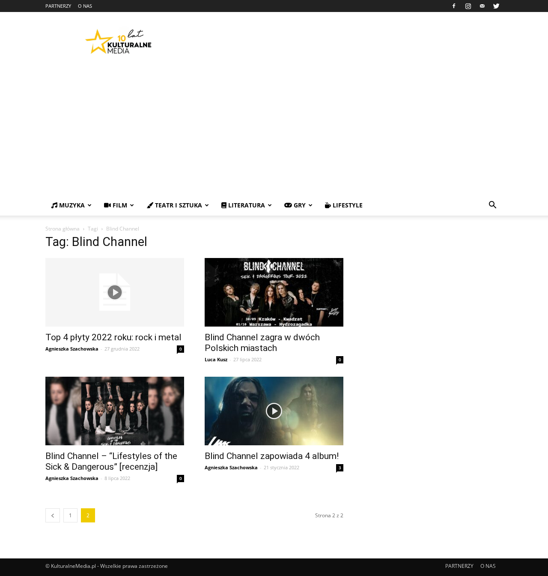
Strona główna (62, 228)
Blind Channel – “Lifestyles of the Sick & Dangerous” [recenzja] (111, 461)
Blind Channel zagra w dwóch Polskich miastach (262, 342)
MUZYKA (71, 205)
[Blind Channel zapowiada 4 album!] (274, 411)
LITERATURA (245, 205)
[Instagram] (468, 6)
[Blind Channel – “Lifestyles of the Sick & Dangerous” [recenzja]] (114, 411)
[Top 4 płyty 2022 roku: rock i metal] (114, 292)
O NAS (85, 6)
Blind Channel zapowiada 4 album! (272, 456)
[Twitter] (496, 6)
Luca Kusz (216, 359)
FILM (119, 205)
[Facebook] (453, 6)
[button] (492, 206)
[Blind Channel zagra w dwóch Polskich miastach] (274, 292)
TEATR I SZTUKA (177, 205)
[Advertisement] (274, 131)
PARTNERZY (58, 6)
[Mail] (482, 6)
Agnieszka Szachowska (71, 348)
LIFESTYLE (347, 205)
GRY (299, 205)
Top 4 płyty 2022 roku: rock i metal (113, 337)
